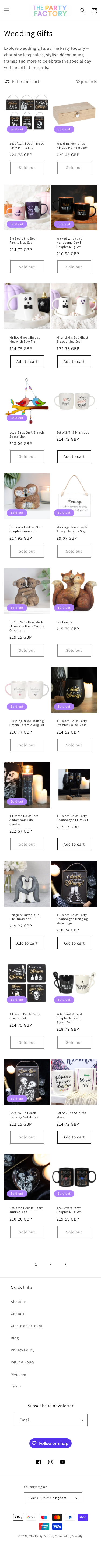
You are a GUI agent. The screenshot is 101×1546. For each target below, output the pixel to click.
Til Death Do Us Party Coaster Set (24, 1016)
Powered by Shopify (69, 1536)
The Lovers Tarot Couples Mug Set (69, 1210)
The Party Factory (41, 1536)
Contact (18, 1313)
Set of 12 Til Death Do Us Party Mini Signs (26, 145)
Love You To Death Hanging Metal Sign (24, 1115)
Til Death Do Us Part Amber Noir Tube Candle (23, 820)
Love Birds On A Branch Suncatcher (26, 434)
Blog (15, 1338)
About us (19, 1301)
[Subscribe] (81, 1420)
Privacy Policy (22, 1350)
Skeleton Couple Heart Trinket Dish (26, 1210)
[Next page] (65, 1264)
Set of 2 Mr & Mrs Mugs (73, 432)
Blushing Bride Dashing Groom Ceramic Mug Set (26, 723)
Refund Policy (23, 1362)
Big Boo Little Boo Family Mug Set (22, 240)
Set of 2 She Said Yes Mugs (71, 1115)
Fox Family (64, 622)
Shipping (18, 1374)
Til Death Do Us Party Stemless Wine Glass (72, 723)
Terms (16, 1386)
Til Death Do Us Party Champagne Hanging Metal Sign (72, 919)
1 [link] (36, 1264)
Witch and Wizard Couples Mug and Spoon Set (69, 1018)
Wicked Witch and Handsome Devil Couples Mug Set (70, 242)
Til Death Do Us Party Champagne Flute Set (72, 818)
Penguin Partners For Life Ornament (25, 917)
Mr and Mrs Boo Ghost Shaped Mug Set (72, 339)
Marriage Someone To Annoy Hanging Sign (72, 529)
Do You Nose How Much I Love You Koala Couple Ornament (26, 626)
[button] (7, 11)
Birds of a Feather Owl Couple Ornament (25, 529)
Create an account (27, 1325)
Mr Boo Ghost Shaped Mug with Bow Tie (24, 339)
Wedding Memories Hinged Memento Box (72, 145)
